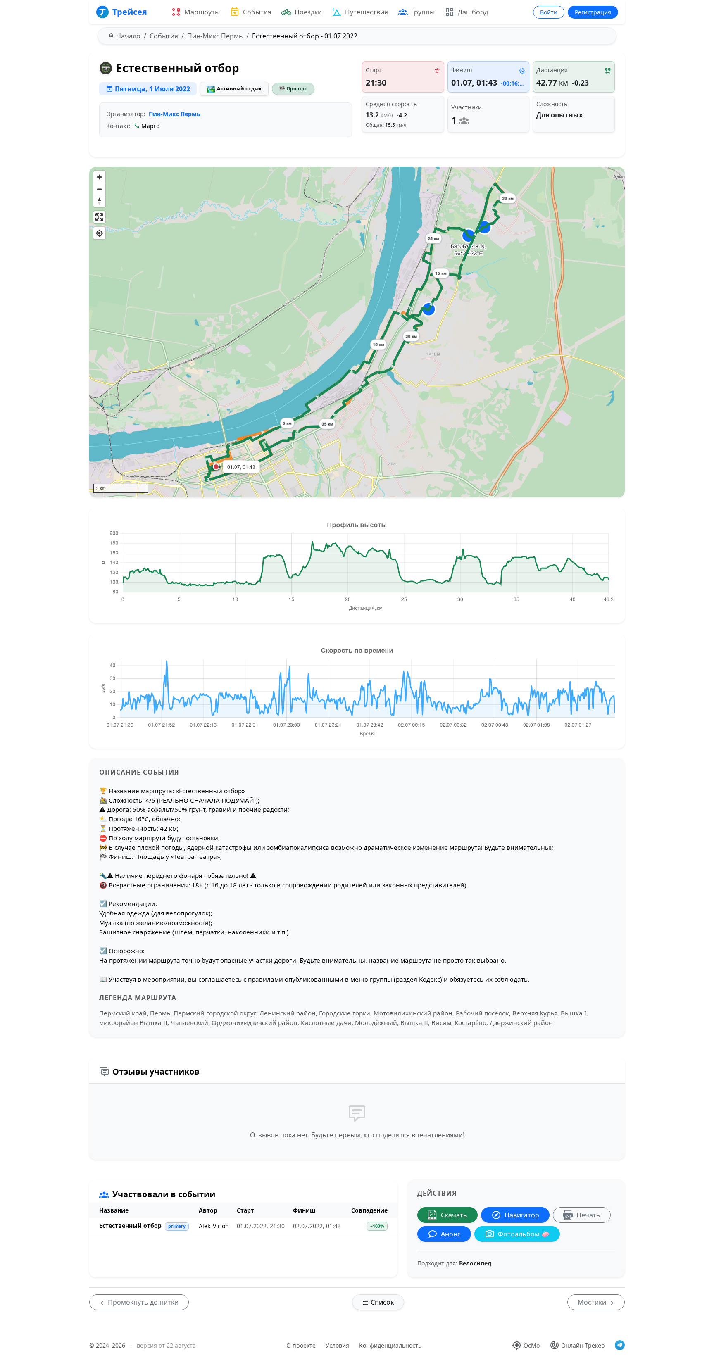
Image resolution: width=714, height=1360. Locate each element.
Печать (588, 1215)
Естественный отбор (130, 1225)
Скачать (454, 1215)
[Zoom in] (99, 177)
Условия (337, 1345)
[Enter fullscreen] (99, 217)
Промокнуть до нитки (142, 1302)
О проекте (301, 1345)
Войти (548, 12)
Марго (150, 126)
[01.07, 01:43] (216, 467)
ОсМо (532, 1345)
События (257, 12)
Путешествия (366, 12)
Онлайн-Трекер (583, 1345)
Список (381, 1302)
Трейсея (129, 11)
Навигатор (522, 1215)
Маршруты (202, 12)
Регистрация (593, 12)
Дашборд (473, 12)
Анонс (451, 1234)
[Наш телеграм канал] (620, 1345)
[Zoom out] (99, 189)
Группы (423, 12)
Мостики (593, 1302)
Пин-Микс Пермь (174, 114)
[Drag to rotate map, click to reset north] (99, 201)
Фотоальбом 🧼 (524, 1234)
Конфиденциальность (390, 1345)
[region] (357, 332)
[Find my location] (99, 233)
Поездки (308, 12)
